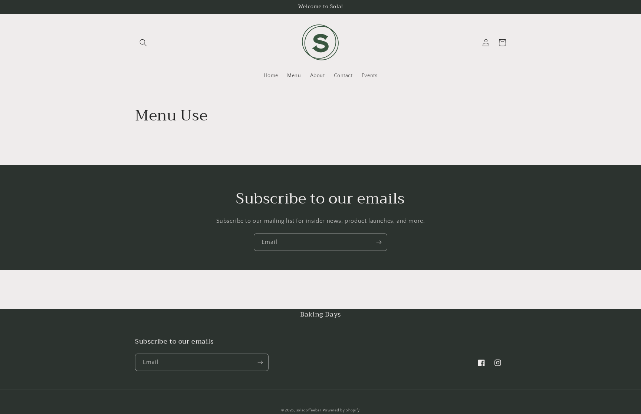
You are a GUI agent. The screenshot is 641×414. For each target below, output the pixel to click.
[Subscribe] (379, 242)
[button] (143, 42)
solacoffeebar (309, 410)
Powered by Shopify (341, 410)
